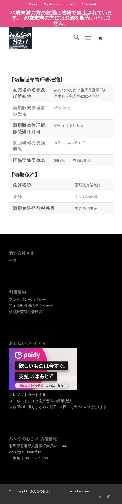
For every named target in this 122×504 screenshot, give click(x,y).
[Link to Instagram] (108, 497)
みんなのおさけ (41, 491)
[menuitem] (33, 4)
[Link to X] (100, 497)
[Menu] (88, 38)
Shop (33, 4)
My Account (53, 4)
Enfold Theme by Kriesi (72, 491)
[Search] (73, 38)
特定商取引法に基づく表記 (31, 305)
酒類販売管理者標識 (25, 311)
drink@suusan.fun (25, 451)
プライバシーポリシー (27, 299)
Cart (71, 4)
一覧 (12, 260)
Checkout (89, 4)
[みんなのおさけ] (50, 38)
